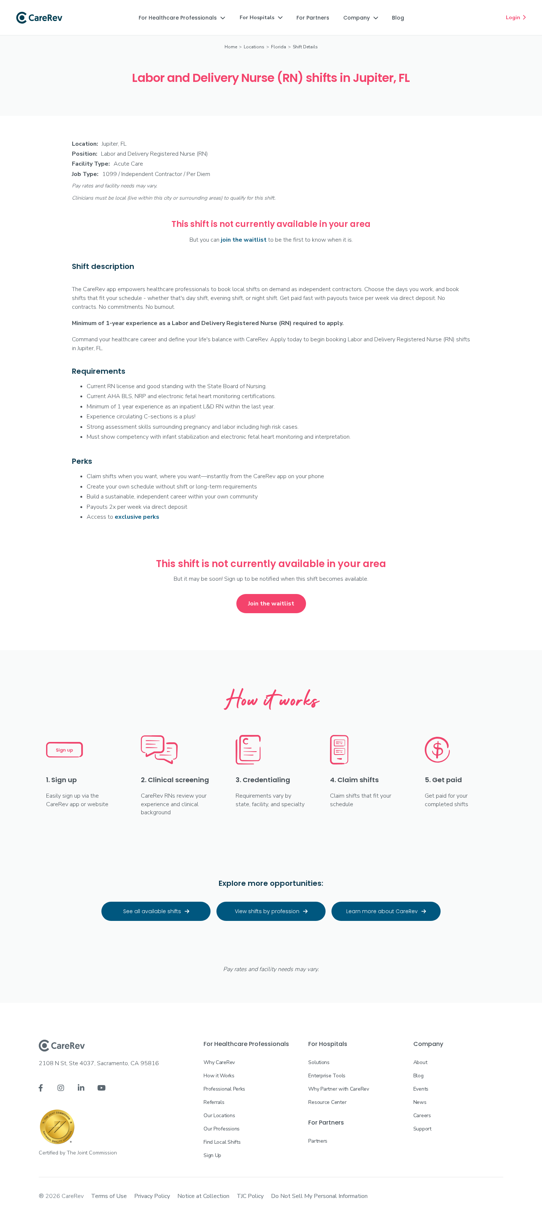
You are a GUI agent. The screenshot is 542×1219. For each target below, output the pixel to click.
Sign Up (212, 1155)
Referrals (214, 1102)
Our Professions (222, 1128)
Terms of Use (109, 1196)
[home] (39, 18)
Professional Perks (224, 1088)
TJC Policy (250, 1196)
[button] (181, 17)
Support (422, 1128)
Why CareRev (219, 1062)
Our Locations (219, 1115)
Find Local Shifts (222, 1142)
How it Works (219, 1075)
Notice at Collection (203, 1196)
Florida (278, 47)
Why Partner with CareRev (338, 1088)
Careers (422, 1115)
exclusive (137, 517)
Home (231, 47)
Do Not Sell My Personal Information (319, 1196)
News (420, 1102)
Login (516, 17)
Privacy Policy (152, 1196)
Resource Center (327, 1102)
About (420, 1062)
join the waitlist (244, 240)
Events (420, 1088)
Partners (317, 1140)
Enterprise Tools (326, 1075)
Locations (254, 47)
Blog (418, 1075)
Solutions (318, 1062)
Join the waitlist (271, 604)
